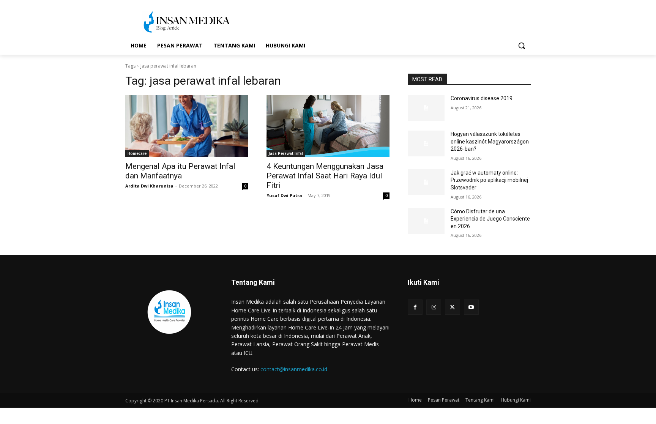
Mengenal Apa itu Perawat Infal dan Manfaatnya (180, 171)
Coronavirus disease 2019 (481, 98)
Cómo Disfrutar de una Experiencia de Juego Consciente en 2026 (490, 218)
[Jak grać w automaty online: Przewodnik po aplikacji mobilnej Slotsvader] (426, 182)
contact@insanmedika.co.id (293, 369)
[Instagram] (433, 306)
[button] (521, 45)
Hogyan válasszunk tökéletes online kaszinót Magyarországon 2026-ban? (490, 141)
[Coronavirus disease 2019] (426, 108)
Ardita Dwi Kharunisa (149, 186)
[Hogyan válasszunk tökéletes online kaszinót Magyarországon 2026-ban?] (426, 143)
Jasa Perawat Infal (286, 153)
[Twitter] (452, 306)
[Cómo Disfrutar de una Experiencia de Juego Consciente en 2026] (426, 221)
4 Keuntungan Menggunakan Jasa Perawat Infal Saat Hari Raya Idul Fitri (324, 176)
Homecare (137, 153)
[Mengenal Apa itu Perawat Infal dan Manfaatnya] (186, 126)
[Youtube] (471, 306)
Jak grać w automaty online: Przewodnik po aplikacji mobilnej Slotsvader (489, 180)
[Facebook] (415, 306)
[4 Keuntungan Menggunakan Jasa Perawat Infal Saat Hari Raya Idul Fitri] (328, 126)
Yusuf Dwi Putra (284, 195)
